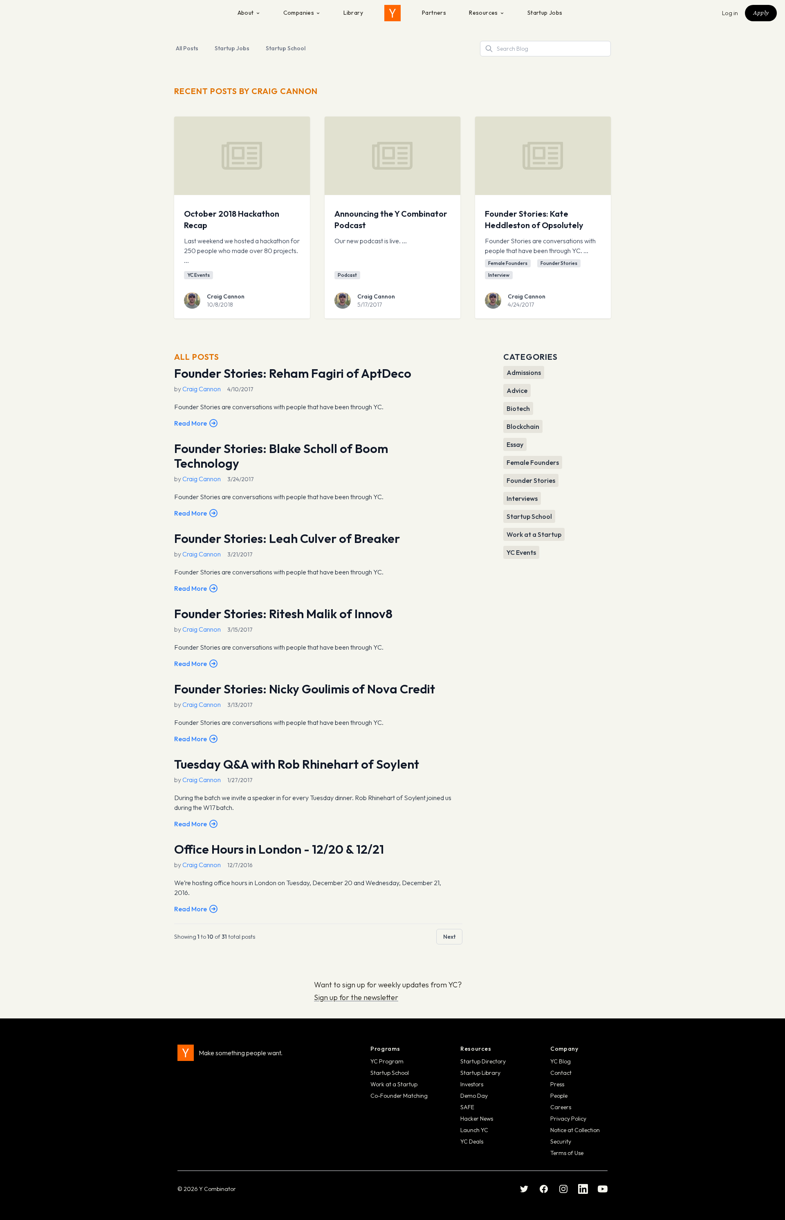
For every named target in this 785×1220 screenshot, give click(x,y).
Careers (560, 1107)
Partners (434, 12)
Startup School (285, 48)
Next (449, 936)
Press (557, 1084)
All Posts (187, 48)
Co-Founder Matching (399, 1095)
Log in (730, 13)
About (246, 12)
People (558, 1095)
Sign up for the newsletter (356, 997)
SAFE (467, 1107)
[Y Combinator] (392, 13)
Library (353, 12)
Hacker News (476, 1118)
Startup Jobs (545, 12)
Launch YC (474, 1130)
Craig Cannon (225, 296)
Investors (471, 1084)
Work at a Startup (393, 1084)
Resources (483, 12)
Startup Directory (483, 1061)
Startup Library (480, 1072)
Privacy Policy (568, 1118)
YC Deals (471, 1141)
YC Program (387, 1061)
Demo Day (474, 1095)
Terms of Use (566, 1153)
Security (560, 1141)
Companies (298, 12)
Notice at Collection (575, 1130)
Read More (190, 423)
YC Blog (560, 1061)
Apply (761, 13)
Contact (561, 1072)
